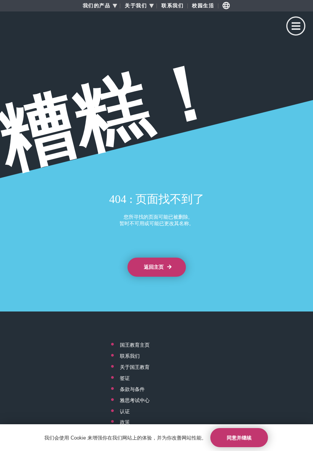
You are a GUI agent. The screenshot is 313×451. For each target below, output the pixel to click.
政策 (125, 422)
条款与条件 (132, 389)
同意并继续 (239, 438)
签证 (125, 378)
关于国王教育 (135, 367)
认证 (125, 411)
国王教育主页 (135, 345)
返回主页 (154, 267)
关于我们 (136, 5)
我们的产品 (97, 5)
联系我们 (172, 5)
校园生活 (203, 5)
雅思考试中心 (135, 400)
